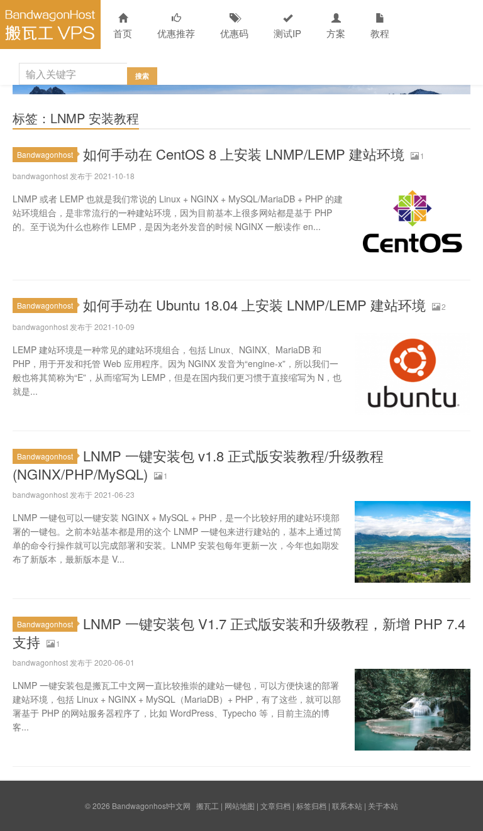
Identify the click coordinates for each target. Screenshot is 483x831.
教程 (379, 33)
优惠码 (234, 33)
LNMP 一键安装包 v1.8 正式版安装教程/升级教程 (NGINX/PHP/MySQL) (198, 464)
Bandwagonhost (45, 154)
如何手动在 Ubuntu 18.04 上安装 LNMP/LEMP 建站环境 (254, 304)
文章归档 (275, 805)
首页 (122, 33)
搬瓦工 (207, 805)
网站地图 (240, 805)
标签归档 (311, 805)
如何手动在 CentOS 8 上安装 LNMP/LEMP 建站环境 (243, 153)
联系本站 (347, 805)
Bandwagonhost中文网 (50, 24)
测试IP (287, 33)
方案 (335, 33)
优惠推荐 (176, 33)
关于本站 (383, 805)
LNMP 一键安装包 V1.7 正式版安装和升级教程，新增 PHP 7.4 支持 (239, 632)
